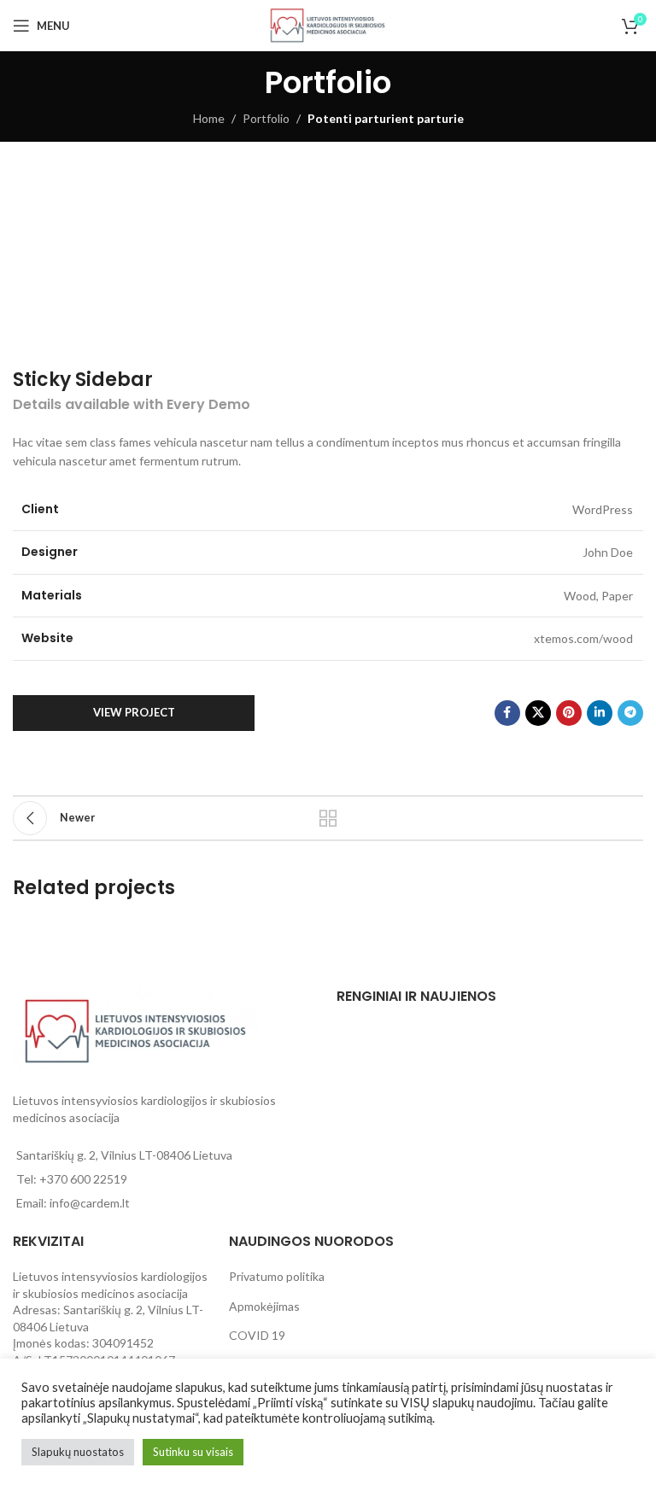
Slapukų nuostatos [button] (78, 1452)
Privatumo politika (277, 1276)
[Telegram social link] (630, 713)
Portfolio (266, 118)
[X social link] (538, 713)
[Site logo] (328, 24)
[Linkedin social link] (599, 713)
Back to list (328, 818)
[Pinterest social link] (569, 713)
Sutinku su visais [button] (193, 1452)
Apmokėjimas (264, 1306)
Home (209, 118)
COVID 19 (257, 1335)
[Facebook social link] (507, 713)
